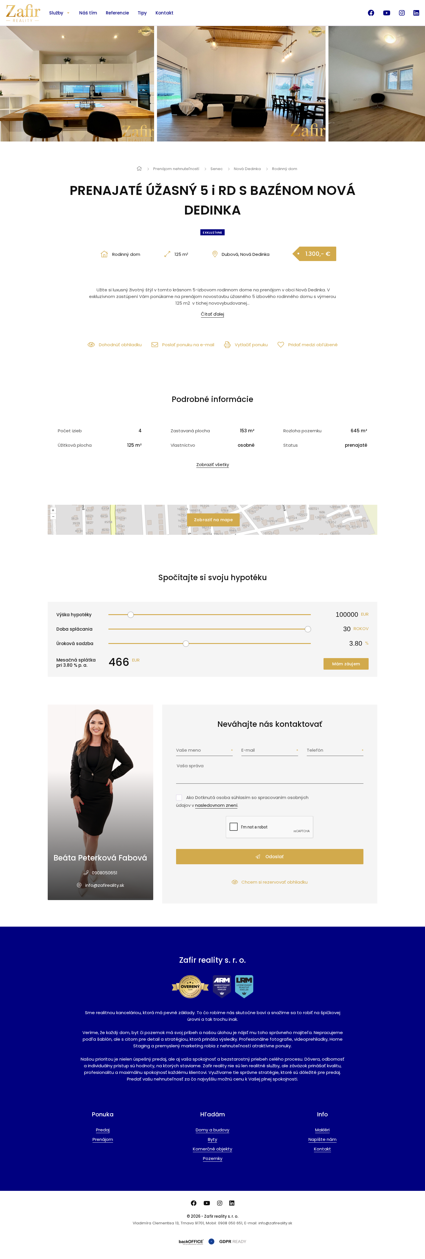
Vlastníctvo (183, 445)
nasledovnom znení (216, 805)
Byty (212, 1139)
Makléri (322, 1130)
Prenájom (103, 1139)
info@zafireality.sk (104, 885)
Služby (56, 13)
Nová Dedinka (247, 169)
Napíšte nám (322, 1139)
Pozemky (212, 1158)
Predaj (103, 1130)
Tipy (142, 13)
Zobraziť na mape (213, 520)
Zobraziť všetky (212, 464)
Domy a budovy (212, 1130)
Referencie (117, 13)
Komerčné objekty (212, 1149)
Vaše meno (188, 750)
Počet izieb (70, 431)
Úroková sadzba (74, 643)
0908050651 (104, 873)
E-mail (248, 750)
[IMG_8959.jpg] (248, 83)
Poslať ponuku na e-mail (188, 345)
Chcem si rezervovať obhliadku (274, 882)
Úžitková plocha (75, 445)
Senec (216, 169)
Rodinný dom (284, 169)
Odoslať (274, 857)
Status (290, 445)
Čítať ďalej (212, 314)
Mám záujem (346, 664)
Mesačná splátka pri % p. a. (76, 663)
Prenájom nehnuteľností (176, 169)
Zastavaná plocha (190, 431)
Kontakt (164, 13)
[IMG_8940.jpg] (84, 83)
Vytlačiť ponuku (251, 345)
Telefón (315, 750)
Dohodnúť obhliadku (120, 345)
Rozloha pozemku (302, 431)
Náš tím (88, 13)
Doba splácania (74, 629)
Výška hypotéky (74, 615)
